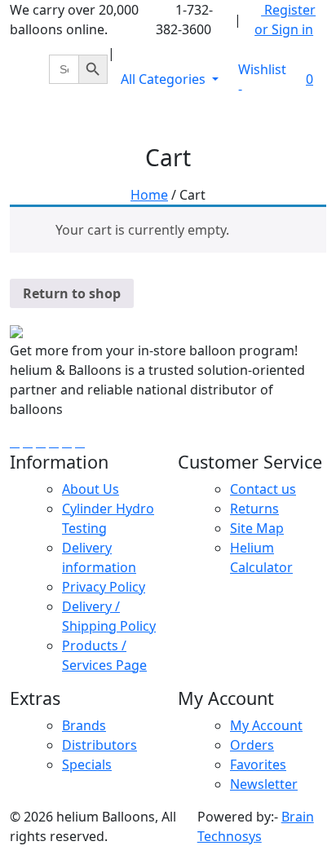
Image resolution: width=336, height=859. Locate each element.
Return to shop (72, 293)
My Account (266, 725)
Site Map (257, 528)
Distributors (99, 745)
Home (149, 195)
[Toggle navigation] (303, 121)
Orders (252, 745)
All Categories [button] (165, 79)
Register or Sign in (285, 19)
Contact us (263, 489)
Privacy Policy (103, 587)
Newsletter (264, 784)
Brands (84, 725)
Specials (87, 764)
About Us (90, 489)
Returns (254, 509)
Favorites (258, 764)
